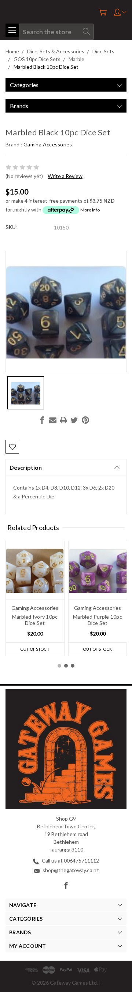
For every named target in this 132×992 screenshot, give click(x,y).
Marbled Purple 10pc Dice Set (97, 620)
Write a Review (65, 176)
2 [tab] (66, 666)
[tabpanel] (35, 598)
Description (26, 467)
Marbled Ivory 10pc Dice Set (35, 620)
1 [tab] (59, 666)
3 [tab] (72, 666)
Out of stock (34, 649)
